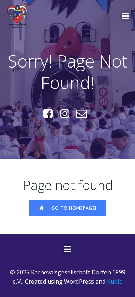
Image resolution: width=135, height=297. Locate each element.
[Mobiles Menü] (125, 16)
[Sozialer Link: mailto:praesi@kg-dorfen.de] (84, 114)
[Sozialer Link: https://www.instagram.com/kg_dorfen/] (67, 114)
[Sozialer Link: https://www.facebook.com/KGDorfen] (50, 114)
